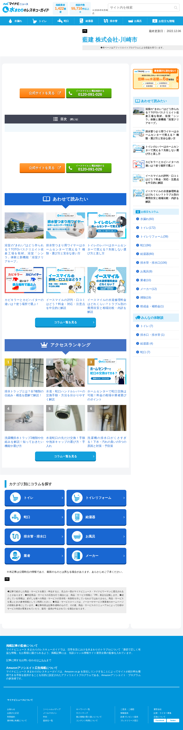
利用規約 (11, 717)
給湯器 (89, 21)
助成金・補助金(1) (152, 306)
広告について (159, 717)
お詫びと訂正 (13, 713)
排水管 (113, 21)
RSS (45, 717)
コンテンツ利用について (87, 720)
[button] (176, 8)
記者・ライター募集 (162, 713)
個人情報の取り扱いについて (89, 717)
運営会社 (158, 709)
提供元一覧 (48, 720)
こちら (42, 660)
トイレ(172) (147, 227)
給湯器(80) (147, 253)
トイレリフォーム (98, 497)
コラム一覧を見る (65, 322)
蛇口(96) (145, 245)
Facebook (160, 720)
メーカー (92, 555)
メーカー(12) (148, 288)
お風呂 (138, 21)
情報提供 (124, 713)
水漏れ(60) (147, 218)
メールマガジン (50, 713)
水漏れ (18, 21)
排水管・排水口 (35, 536)
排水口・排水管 (152, 334)
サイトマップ (82, 713)
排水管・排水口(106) (153, 262)
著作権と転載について (17, 720)
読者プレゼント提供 (129, 717)
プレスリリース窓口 (129, 720)
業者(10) (145, 280)
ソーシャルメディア (52, 709)
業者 (27, 555)
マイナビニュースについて (20, 700)
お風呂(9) (146, 271)
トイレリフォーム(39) (154, 236)
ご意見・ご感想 (127, 709)
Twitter (173, 720)
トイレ (28, 497)
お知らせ (11, 709)
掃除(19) (145, 297)
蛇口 (66, 21)
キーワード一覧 (83, 709)
